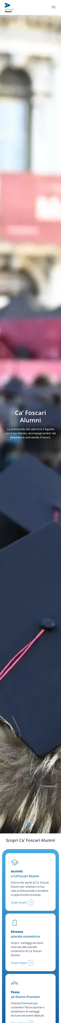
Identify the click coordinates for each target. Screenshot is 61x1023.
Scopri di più (18, 902)
